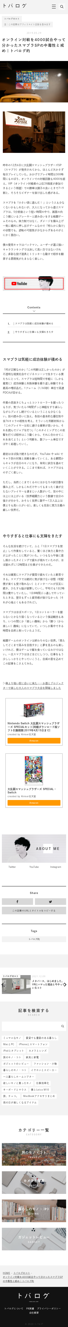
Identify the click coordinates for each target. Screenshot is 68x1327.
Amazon (34, 741)
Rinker (25, 734)
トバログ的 (34, 939)
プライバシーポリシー (49, 1308)
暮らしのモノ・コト (14, 1070)
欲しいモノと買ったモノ (17, 1083)
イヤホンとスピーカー (44, 1070)
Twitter (12, 867)
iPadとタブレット (13, 1050)
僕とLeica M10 (40, 1089)
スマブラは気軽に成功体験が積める (30, 323)
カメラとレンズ (38, 1050)
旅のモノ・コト (12, 1057)
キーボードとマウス (14, 1089)
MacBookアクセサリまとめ (39, 1096)
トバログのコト (12, 19)
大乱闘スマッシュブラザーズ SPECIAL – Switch (32, 791)
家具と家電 (32, 1057)
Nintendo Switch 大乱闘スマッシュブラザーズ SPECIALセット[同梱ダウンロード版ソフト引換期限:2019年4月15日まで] (34, 727)
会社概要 (34, 1313)
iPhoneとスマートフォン (33, 1044)
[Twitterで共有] (50, 901)
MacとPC (8, 1044)
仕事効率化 (42, 1083)
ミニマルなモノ (12, 1038)
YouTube (34, 867)
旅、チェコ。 (11, 1096)
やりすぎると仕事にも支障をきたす (30, 332)
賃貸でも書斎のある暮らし (41, 1038)
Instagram (55, 867)
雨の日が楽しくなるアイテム (20, 1102)
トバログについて (13, 1308)
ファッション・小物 (45, 1063)
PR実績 (30, 1308)
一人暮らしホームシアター (18, 1076)
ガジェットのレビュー (16, 1063)
